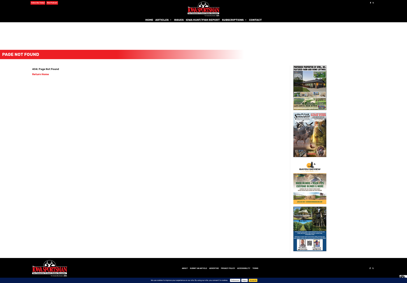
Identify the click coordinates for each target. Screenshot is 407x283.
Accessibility (243, 268)
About (185, 268)
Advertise (214, 268)
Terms (255, 268)
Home (149, 19)
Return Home (40, 74)
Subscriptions (233, 19)
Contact (255, 19)
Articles (162, 19)
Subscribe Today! (38, 3)
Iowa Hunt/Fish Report (203, 19)
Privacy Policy (228, 268)
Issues (179, 19)
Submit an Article (198, 268)
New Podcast (52, 3)
